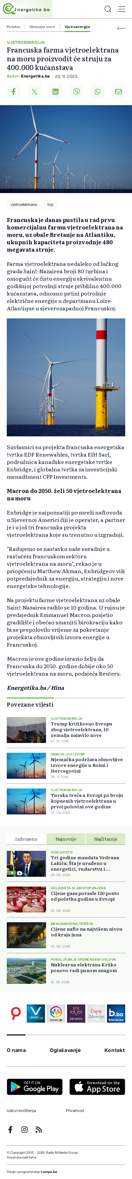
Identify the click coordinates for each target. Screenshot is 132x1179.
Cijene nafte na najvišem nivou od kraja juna (87, 931)
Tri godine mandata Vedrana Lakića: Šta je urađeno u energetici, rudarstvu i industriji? (85, 863)
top (50, 205)
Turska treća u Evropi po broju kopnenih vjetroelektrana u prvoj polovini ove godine (87, 800)
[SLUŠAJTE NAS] (56, 1013)
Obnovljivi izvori (42, 27)
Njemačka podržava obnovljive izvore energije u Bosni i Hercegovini (87, 765)
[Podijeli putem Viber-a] (76, 91)
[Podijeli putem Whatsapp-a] (97, 91)
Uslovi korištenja (21, 1111)
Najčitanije (105, 838)
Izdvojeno (26, 838)
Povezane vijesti (30, 704)
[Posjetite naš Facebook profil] (10, 1129)
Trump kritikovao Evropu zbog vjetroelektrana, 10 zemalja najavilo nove (81, 729)
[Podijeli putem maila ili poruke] (118, 91)
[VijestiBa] (36, 1013)
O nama (16, 1050)
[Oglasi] (16, 1013)
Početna (13, 27)
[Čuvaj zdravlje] (96, 1013)
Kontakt (115, 1050)
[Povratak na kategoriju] (121, 28)
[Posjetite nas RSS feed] (38, 1129)
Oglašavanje (65, 1050)
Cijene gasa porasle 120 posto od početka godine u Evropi (85, 896)
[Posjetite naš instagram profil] (24, 1129)
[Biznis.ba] (116, 1013)
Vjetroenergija (77, 27)
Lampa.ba (49, 1172)
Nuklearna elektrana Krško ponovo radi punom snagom (84, 967)
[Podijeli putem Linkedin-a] (55, 91)
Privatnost (75, 1111)
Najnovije (66, 838)
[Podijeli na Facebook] (13, 91)
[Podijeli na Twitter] (34, 91)
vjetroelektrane (23, 205)
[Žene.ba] (76, 1013)
